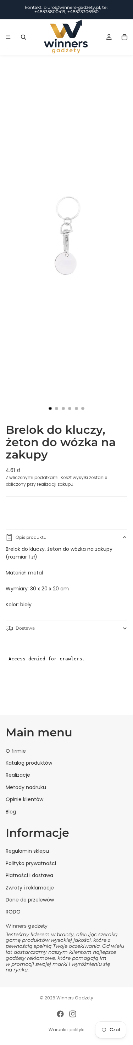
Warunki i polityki (66, 1030)
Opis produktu (31, 537)
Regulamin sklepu (27, 851)
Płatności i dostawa (29, 875)
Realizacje (18, 774)
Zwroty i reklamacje (30, 887)
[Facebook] (60, 1014)
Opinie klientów (24, 799)
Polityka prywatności (31, 863)
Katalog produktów (29, 762)
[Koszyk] (124, 37)
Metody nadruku (26, 787)
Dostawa (25, 628)
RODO (13, 911)
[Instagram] (72, 1014)
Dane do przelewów (30, 899)
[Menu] (8, 37)
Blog (11, 811)
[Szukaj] (23, 37)
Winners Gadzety (74, 998)
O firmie (16, 750)
